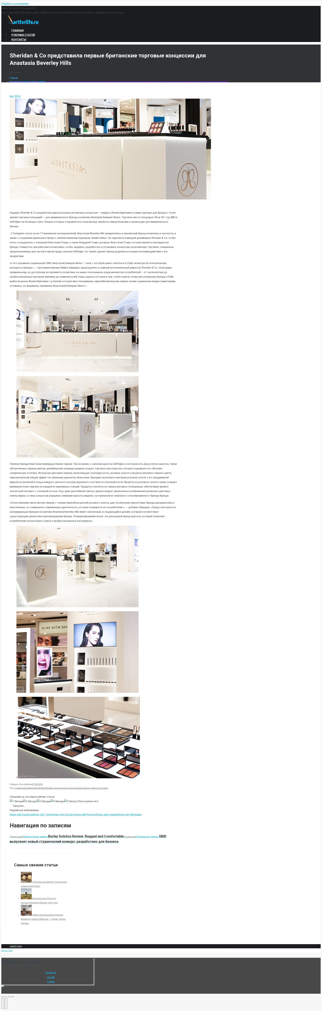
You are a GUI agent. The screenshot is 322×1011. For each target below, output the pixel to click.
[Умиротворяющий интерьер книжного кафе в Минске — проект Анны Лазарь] (26, 915)
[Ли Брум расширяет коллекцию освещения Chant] (26, 882)
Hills (39, 788)
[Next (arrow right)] (6, 1003)
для (64, 788)
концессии (71, 788)
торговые (103, 788)
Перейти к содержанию (15, 3)
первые (80, 788)
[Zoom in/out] (12, 996)
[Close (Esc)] (2, 996)
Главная (14, 77)
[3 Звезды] (43, 801)
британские (56, 788)
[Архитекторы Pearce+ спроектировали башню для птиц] (26, 898)
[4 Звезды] (57, 801)
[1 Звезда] (16, 801)
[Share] (6, 996)
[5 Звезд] (70, 801)
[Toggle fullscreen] (9, 996)
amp (17, 788)
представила (91, 788)
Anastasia (24, 788)
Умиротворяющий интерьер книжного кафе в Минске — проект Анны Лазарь (43, 919)
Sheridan (45, 788)
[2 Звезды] (30, 801)
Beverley (33, 788)
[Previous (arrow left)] (2, 1003)
